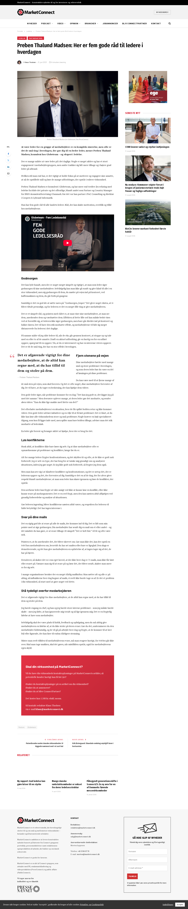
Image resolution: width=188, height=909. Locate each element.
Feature (21, 727)
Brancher (90, 23)
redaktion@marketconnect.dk (83, 827)
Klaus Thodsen (30, 62)
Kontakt (156, 23)
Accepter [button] (180, 904)
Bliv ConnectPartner (134, 23)
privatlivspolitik (153, 883)
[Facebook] (8, 153)
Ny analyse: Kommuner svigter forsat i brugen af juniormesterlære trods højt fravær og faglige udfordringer (144, 187)
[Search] (169, 23)
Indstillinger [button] (168, 904)
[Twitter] (8, 160)
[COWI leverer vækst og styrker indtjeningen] (148, 130)
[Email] (8, 173)
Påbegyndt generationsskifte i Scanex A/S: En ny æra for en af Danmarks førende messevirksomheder (102, 786)
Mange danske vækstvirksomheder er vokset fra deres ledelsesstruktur (67, 784)
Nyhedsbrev (162, 12)
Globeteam (32, 727)
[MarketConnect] (35, 12)
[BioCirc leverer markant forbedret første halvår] (148, 212)
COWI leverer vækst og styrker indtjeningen (147, 147)
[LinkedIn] (8, 166)
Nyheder (32, 23)
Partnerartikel (36, 38)
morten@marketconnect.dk (88, 854)
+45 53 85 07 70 (83, 851)
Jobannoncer (110, 23)
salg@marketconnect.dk (81, 836)
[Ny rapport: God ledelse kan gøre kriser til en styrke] (33, 769)
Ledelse (22, 38)
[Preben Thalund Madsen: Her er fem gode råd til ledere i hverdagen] (67, 104)
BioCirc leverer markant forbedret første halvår (145, 230)
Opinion (74, 23)
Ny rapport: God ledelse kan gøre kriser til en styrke (31, 783)
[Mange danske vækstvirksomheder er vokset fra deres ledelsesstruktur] (67, 769)
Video (60, 23)
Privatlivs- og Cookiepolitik (92, 904)
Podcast (46, 23)
